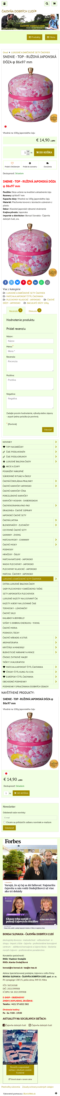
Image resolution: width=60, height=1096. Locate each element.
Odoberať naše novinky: (14, 812)
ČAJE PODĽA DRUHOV (16, 456)
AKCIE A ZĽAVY (13, 466)
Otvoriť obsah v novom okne (21, 1079)
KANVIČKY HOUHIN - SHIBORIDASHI (20, 500)
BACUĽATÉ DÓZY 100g (38, 303)
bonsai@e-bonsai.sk (13, 967)
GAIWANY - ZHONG (12, 534)
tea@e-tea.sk (30, 967)
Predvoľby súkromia (10, 1086)
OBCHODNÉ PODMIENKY (15, 681)
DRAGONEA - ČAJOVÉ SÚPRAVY (17, 510)
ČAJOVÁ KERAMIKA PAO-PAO (16, 505)
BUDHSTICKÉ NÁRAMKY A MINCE (18, 652)
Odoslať (48, 429)
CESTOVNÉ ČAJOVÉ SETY (15, 530)
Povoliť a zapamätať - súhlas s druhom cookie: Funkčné (20, 1070)
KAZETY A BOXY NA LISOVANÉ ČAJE (19, 603)
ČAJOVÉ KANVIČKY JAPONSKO (17, 486)
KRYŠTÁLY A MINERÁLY (13, 647)
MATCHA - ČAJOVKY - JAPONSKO (18, 574)
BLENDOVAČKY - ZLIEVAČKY (16, 525)
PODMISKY (8, 549)
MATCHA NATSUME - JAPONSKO (18, 559)
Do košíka (45, 152)
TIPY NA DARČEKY (14, 446)
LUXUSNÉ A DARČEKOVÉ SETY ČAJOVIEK (25, 292)
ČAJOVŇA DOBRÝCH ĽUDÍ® (19, 11)
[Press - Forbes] (30, 892)
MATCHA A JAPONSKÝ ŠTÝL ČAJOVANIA (24, 296)
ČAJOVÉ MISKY (10, 544)
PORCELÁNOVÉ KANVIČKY (15, 495)
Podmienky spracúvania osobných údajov (26, 686)
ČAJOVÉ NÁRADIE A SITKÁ (15, 637)
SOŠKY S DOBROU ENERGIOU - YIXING (21, 623)
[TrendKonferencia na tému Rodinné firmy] (30, 928)
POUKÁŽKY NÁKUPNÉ (13, 471)
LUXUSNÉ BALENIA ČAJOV (18, 461)
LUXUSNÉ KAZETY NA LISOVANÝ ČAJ (20, 598)
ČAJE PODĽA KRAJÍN (15, 451)
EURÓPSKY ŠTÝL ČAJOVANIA (19, 676)
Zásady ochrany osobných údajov (38, 1086)
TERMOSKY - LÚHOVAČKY (15, 608)
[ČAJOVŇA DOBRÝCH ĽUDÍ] (30, 29)
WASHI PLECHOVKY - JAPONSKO (18, 564)
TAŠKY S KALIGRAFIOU (14, 662)
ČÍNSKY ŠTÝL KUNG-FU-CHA (19, 671)
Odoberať (9, 827)
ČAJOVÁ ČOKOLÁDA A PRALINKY (18, 481)
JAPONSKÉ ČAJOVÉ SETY (14, 515)
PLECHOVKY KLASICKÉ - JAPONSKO (23, 299)
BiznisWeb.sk (29, 1093)
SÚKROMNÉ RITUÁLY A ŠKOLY (17, 476)
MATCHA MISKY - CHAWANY (16, 539)
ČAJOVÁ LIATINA (10, 520)
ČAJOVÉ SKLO (9, 613)
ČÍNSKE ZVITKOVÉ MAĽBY (15, 657)
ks (10, 793)
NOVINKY (7, 442)
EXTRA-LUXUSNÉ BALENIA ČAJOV (19, 583)
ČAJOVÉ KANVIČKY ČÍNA (14, 490)
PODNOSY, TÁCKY (11, 632)
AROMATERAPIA (10, 642)
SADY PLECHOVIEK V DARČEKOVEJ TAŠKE (23, 588)
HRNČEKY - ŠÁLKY (11, 554)
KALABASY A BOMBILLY (14, 618)
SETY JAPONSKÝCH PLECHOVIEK (18, 593)
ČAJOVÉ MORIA (10, 627)
